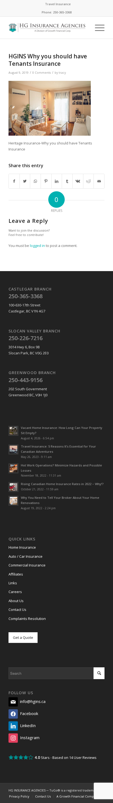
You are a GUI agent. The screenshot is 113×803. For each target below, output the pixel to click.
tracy (62, 73)
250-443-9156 (26, 380)
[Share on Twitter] (25, 181)
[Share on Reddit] (88, 181)
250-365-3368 (62, 12)
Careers (15, 591)
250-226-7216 (26, 338)
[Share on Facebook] (14, 181)
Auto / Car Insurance (26, 556)
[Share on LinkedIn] (57, 181)
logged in (37, 245)
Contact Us (17, 609)
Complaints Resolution (27, 618)
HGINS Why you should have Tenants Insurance (48, 59)
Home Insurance (22, 547)
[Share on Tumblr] (67, 181)
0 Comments (41, 73)
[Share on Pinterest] (46, 181)
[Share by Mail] (99, 181)
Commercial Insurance (27, 565)
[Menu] (96, 28)
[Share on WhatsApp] (35, 181)
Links (13, 582)
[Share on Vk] (78, 181)
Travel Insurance (58, 4)
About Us (16, 600)
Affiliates (16, 574)
